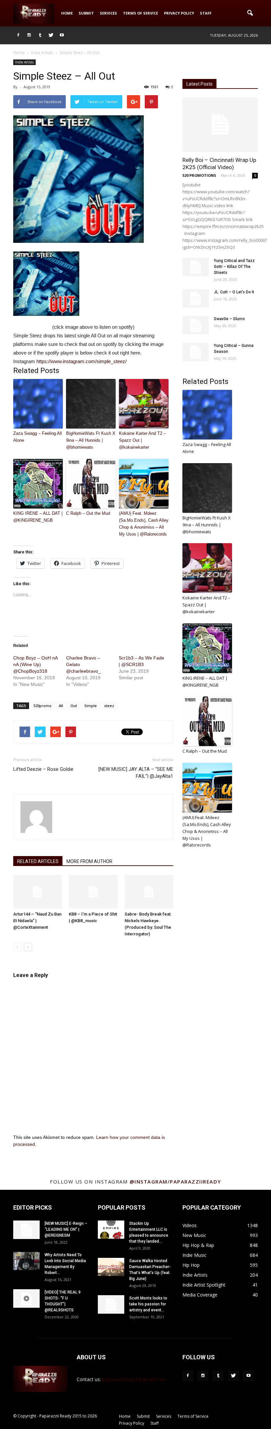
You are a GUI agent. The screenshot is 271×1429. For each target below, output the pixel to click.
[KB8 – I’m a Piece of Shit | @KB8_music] (93, 891)
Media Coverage (199, 1295)
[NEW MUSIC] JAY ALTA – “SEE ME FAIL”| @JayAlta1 (135, 772)
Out (73, 705)
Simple (90, 705)
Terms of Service (140, 13)
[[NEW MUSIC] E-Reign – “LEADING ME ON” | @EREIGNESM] (26, 1230)
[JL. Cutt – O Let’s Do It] (195, 298)
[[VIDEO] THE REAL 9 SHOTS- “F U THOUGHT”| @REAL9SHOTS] (26, 1298)
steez (109, 705)
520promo (42, 705)
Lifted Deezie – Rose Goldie (43, 769)
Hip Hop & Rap (198, 1245)
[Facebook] (18, 35)
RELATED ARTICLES (37, 861)
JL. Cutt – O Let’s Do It (234, 292)
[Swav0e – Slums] (195, 325)
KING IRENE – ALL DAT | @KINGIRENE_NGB (37, 517)
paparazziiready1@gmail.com (133, 1379)
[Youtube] (62, 35)
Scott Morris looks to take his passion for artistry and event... (148, 1304)
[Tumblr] (40, 35)
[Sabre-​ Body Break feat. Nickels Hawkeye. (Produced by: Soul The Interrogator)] (149, 891)
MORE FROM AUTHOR (89, 861)
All (61, 705)
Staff (206, 13)
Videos (189, 1225)
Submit (86, 13)
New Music (194, 1235)
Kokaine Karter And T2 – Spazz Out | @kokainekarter (142, 440)
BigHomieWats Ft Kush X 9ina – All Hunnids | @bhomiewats (90, 440)
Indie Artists (24, 62)
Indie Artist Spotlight (203, 1285)
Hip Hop (191, 1265)
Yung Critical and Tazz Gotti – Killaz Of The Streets (234, 266)
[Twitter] (51, 35)
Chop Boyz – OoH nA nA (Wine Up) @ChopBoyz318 (35, 664)
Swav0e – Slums (229, 319)
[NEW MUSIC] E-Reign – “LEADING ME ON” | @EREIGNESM (66, 1229)
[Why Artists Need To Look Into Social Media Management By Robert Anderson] (26, 1261)
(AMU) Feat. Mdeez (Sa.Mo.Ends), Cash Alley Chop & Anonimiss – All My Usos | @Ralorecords (144, 523)
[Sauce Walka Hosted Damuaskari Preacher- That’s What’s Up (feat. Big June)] (111, 1267)
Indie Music (194, 1255)
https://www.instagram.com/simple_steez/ (81, 361)
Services (108, 13)
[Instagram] (29, 35)
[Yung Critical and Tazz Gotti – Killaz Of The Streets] (195, 267)
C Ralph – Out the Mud (88, 513)
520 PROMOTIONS (199, 175)
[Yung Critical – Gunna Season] (195, 352)
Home (67, 13)
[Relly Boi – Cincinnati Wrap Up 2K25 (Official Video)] (220, 124)
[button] (250, 13)
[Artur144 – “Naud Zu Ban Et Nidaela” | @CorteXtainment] (37, 891)
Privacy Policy (179, 13)
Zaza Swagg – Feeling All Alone (37, 437)
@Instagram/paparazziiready (175, 1181)
